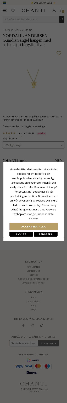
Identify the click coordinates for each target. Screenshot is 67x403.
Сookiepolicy (49, 205)
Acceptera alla (33, 226)
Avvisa (21, 234)
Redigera (46, 234)
